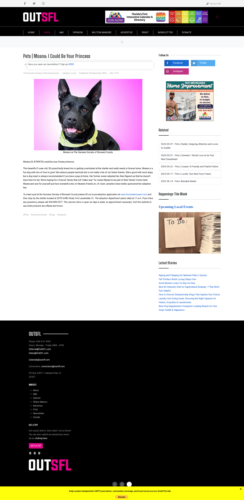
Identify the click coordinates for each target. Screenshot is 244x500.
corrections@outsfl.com (53, 366)
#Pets (26, 215)
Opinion (37, 398)
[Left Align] (241, 489)
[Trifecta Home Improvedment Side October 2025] (189, 101)
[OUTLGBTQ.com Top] (156, 16)
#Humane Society (39, 215)
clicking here (41, 438)
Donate (36, 417)
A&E (35, 394)
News (36, 390)
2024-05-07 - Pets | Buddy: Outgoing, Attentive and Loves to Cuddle (189, 146)
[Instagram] (43, 3)
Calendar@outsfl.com (39, 359)
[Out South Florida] (40, 17)
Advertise (38, 405)
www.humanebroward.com (134, 194)
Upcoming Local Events (176, 207)
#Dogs (52, 215)
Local (73, 73)
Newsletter (38, 413)
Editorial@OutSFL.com (40, 349)
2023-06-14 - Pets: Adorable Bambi (178, 181)
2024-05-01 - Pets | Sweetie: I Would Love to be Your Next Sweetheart (187, 157)
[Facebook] (25, 3)
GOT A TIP (36, 445)
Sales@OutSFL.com (38, 353)
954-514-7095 (215, 3)
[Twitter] (34, 3)
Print (35, 409)
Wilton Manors (40, 402)
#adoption (61, 215)
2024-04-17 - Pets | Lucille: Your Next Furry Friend (186, 174)
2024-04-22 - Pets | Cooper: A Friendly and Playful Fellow (189, 166)
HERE (71, 64)
